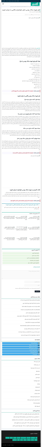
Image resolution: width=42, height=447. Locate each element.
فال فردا (36, 439)
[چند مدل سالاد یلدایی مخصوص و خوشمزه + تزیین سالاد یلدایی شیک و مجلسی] (36, 216)
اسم (36, 437)
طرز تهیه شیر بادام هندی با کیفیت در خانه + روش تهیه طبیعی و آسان (26, 425)
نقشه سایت (4, 445)
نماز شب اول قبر (37, 393)
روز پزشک (28, 439)
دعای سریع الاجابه (37, 380)
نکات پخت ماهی (35, 255)
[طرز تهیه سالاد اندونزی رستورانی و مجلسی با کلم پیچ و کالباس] (23, 237)
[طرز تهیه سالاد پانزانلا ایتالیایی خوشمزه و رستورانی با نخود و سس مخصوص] (21, 227)
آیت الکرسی (14, 439)
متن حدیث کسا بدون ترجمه (35, 368)
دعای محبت (28, 437)
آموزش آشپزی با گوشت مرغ (33, 263)
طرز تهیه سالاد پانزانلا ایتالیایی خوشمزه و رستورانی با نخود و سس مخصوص (21, 229)
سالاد (28, 6)
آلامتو (33, 6)
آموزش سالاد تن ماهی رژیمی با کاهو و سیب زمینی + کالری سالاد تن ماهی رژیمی (21, 218)
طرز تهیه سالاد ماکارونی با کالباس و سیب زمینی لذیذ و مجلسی (9, 228)
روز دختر (32, 439)
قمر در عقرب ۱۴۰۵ (37, 361)
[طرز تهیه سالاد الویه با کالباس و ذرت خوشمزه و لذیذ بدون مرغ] (10, 237)
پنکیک (18, 439)
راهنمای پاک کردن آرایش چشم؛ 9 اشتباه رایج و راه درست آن (30, 300)
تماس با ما (3, 0)
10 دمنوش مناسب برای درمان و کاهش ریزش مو (32, 328)
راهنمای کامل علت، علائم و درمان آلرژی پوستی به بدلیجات (30, 309)
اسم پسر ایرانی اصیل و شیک (35, 396)
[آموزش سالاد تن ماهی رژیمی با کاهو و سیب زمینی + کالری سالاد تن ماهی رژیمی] (24, 216)
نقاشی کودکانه (37, 390)
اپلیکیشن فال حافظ (36, 403)
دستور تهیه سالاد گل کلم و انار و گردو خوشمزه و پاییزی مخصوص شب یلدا (9, 218)
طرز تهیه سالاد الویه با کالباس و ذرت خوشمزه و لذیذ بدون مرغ (9, 239)
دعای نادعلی (38, 377)
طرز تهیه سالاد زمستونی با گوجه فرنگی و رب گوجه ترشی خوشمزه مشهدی (33, 228)
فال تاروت (18, 437)
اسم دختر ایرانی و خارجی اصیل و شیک (33, 399)
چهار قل (38, 384)
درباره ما (12, 445)
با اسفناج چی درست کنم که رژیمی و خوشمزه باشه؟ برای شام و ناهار (26, 417)
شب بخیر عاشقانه (37, 364)
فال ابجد (11, 437)
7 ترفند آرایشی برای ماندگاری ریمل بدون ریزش (32, 319)
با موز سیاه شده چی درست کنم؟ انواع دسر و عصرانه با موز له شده (29, 331)
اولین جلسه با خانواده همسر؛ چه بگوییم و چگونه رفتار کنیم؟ (30, 325)
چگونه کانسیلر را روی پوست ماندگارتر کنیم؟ (32, 322)
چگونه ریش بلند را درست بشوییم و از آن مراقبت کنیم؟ (31, 306)
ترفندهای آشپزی (35, 253)
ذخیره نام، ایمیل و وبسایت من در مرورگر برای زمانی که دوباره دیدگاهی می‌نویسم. (27, 288)
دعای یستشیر (37, 374)
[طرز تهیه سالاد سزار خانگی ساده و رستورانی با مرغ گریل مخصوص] (36, 237)
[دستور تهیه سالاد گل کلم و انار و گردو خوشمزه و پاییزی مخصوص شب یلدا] (9, 216)
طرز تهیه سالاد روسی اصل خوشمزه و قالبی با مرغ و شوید (21, 10)
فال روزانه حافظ (37, 406)
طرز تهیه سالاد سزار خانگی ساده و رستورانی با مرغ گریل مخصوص (34, 239)
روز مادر (21, 439)
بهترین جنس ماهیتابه (34, 260)
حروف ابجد (7, 437)
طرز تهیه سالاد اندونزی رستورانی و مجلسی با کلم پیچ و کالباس (22, 91)
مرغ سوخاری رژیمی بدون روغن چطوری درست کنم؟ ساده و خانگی (27, 414)
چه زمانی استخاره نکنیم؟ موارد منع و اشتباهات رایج (31, 303)
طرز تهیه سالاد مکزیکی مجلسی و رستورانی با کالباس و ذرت (23, 152)
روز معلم (25, 439)
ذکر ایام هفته (37, 387)
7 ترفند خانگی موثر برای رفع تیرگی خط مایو (33, 312)
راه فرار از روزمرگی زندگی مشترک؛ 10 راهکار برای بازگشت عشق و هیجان (28, 316)
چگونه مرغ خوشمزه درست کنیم (32, 258)
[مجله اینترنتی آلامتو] (35, 4)
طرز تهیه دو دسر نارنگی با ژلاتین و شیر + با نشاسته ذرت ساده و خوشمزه (25, 419)
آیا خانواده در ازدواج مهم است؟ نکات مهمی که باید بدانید (30, 335)
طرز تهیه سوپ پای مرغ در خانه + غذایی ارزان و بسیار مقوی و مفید (26, 422)
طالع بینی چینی (23, 437)
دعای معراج (38, 371)
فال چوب (14, 437)
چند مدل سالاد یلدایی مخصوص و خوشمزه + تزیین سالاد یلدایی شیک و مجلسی (33, 218)
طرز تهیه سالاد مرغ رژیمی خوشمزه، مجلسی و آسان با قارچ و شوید (21, 200)
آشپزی (30, 6)
